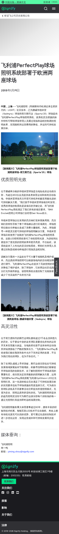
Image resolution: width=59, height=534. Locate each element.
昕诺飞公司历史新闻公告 (17, 15)
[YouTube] (17, 492)
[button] (56, 267)
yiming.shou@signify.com (21, 451)
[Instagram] (8, 492)
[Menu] (53, 8)
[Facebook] (3, 492)
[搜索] (45, 8)
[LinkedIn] (12, 492)
